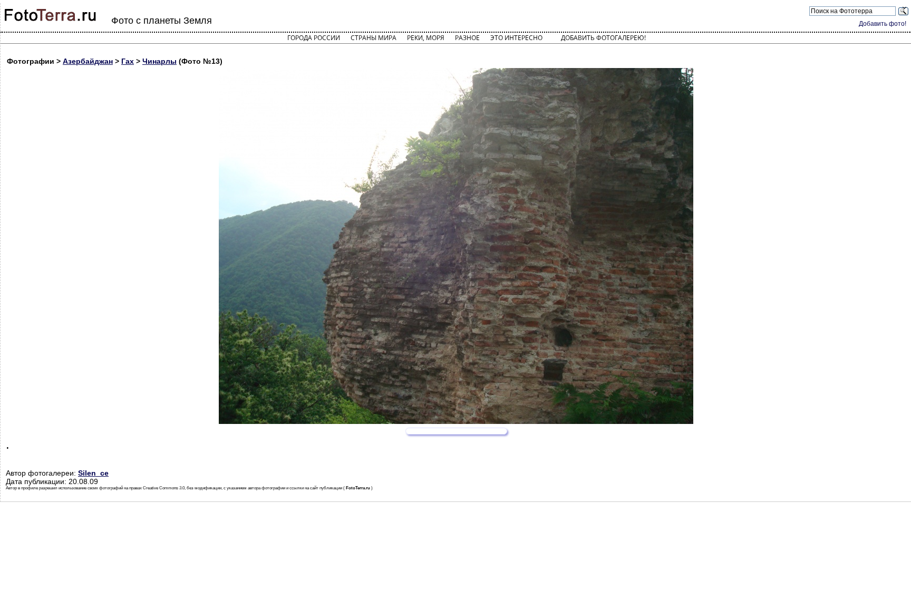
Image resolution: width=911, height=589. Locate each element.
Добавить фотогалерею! (603, 37)
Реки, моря (425, 37)
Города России (313, 37)
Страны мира (373, 37)
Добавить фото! (882, 23)
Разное (467, 37)
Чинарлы (159, 61)
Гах (127, 61)
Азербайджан (88, 61)
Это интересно (516, 37)
